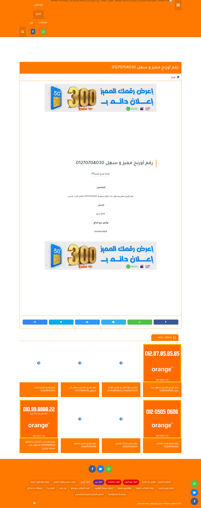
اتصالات (43, 23)
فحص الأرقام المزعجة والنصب (89, 494)
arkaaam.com (156, 504)
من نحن (62, 488)
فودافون (38, 5)
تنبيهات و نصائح (35, 488)
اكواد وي (99, 482)
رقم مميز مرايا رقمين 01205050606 (167, 445)
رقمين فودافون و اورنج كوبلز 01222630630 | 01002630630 (122, 389)
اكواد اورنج (85, 482)
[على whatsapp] (108, 469)
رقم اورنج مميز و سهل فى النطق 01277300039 (82, 389)
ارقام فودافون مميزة (39, 482)
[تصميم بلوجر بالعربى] (28, 504)
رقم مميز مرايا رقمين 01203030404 (126, 445)
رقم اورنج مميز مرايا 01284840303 (44, 389)
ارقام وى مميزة (124, 488)
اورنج (38, 14)
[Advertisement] (100, 36)
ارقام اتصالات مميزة (145, 488)
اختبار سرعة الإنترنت (103, 488)
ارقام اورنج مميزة (166, 488)
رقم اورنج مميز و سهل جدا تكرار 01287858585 (164, 389)
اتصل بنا (51, 488)
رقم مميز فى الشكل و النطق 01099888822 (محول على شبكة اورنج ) (40, 445)
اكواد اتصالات (113, 482)
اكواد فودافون (131, 482)
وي (31, 23)
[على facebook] (92, 469)
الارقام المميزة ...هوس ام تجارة (156, 482)
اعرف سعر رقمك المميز (65, 482)
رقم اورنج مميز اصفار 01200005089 (85, 445)
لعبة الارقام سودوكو (80, 488)
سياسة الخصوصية (117, 494)
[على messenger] (100, 469)
